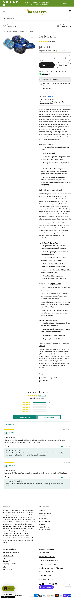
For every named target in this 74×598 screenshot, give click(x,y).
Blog (4, 558)
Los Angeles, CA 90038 (47, 556)
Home (4, 31)
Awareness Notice (45, 513)
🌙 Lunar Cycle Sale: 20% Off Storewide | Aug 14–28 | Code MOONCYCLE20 (37, 3)
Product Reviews (44, 527)
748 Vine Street (44, 553)
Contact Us (7, 561)
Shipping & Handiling (10, 564)
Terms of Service (44, 521)
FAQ (4, 566)
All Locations (7, 569)
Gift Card (42, 524)
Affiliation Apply (8, 555)
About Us (42, 510)
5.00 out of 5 (42, 396)
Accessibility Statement (11, 553)
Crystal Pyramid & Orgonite (16, 31)
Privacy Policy (43, 516)
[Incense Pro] (36, 11)
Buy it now (63, 65)
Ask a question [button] (49, 417)
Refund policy (43, 518)
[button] (69, 12)
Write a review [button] (25, 417)
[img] (9, 429)
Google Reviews (44, 530)
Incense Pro (19, 595)
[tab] (48, 88)
